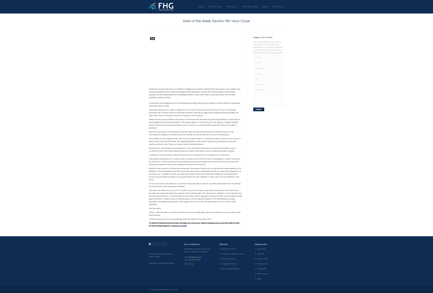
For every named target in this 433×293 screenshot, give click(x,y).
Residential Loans (229, 249)
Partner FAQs (262, 274)
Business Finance (229, 259)
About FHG (261, 249)
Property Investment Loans (232, 254)
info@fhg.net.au (195, 257)
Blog (152, 38)
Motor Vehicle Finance (231, 269)
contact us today (179, 226)
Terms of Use (262, 264)
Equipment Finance (229, 264)
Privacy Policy (262, 259)
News (259, 279)
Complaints (262, 269)
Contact (260, 254)
